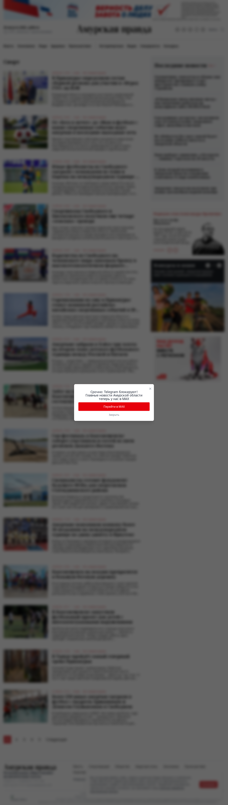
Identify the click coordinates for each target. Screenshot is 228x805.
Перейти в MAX (114, 407)
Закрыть (114, 414)
